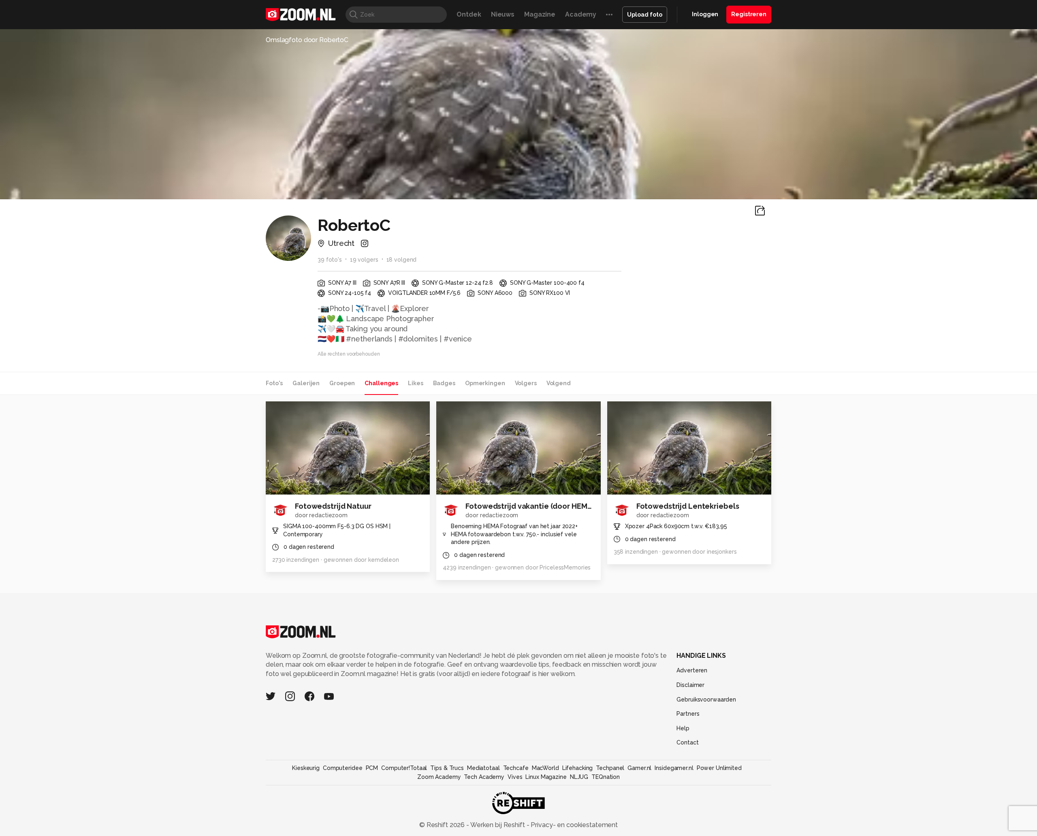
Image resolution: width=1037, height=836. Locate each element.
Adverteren (691, 670)
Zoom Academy (439, 777)
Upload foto (644, 14)
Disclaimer (690, 685)
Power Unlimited (719, 768)
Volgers (526, 383)
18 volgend (401, 259)
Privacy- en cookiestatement (573, 825)
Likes (415, 383)
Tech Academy (484, 777)
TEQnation (605, 777)
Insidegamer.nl (674, 768)
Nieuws (502, 14)
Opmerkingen (485, 383)
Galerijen (306, 383)
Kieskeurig (306, 768)
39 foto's (330, 259)
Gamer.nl (639, 768)
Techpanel (610, 768)
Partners (687, 713)
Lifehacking (577, 768)
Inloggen (705, 14)
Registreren (748, 14)
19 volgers (364, 259)
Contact (687, 742)
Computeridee (343, 768)
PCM (372, 768)
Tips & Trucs (447, 768)
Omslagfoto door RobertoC (307, 40)
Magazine (539, 14)
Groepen (342, 383)
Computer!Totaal (404, 768)
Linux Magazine (545, 777)
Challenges (381, 383)
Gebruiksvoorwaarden (706, 699)
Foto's (274, 383)
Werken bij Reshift (498, 825)
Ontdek (469, 14)
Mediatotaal (483, 768)
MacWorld (545, 768)
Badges (444, 383)
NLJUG (579, 777)
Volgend (558, 383)
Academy (580, 14)
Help (682, 728)
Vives (515, 777)
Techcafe (516, 768)
